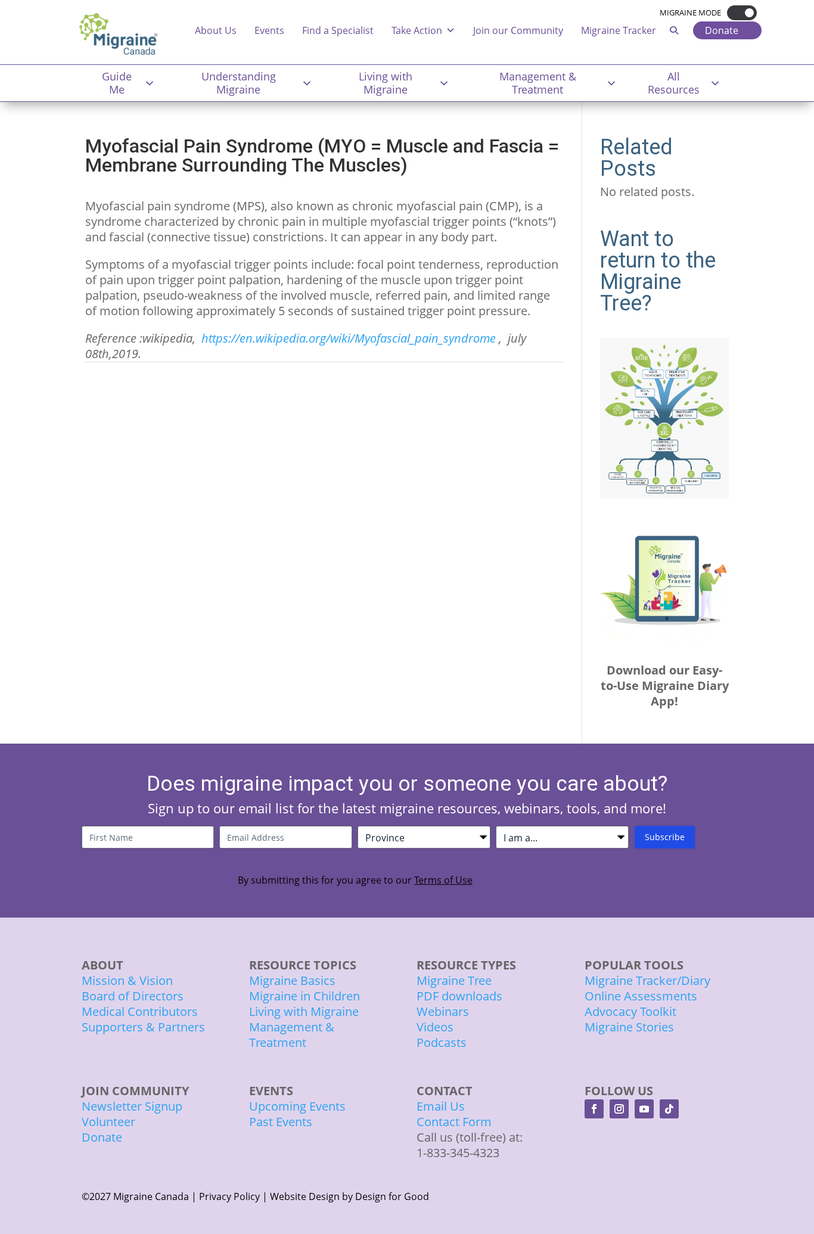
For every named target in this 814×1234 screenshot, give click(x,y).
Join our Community (518, 30)
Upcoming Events (297, 1106)
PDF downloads (459, 996)
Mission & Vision (127, 980)
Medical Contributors (140, 1011)
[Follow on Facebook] (594, 1108)
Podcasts (442, 1042)
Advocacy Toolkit (630, 1011)
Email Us (441, 1106)
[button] (739, 12)
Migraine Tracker (618, 30)
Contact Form (454, 1122)
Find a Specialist (338, 30)
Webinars (443, 1011)
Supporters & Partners (143, 1027)
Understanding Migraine (238, 83)
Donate (721, 30)
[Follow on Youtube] (644, 1108)
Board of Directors (133, 996)
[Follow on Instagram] (619, 1108)
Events (269, 30)
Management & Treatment (537, 83)
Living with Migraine (385, 83)
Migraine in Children (304, 996)
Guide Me (117, 83)
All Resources (674, 83)
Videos (435, 1027)
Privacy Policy (229, 1196)
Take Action (417, 30)
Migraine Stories (629, 1027)
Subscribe (665, 837)
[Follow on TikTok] (669, 1108)
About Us (216, 30)
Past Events (280, 1122)
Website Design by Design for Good (349, 1196)
